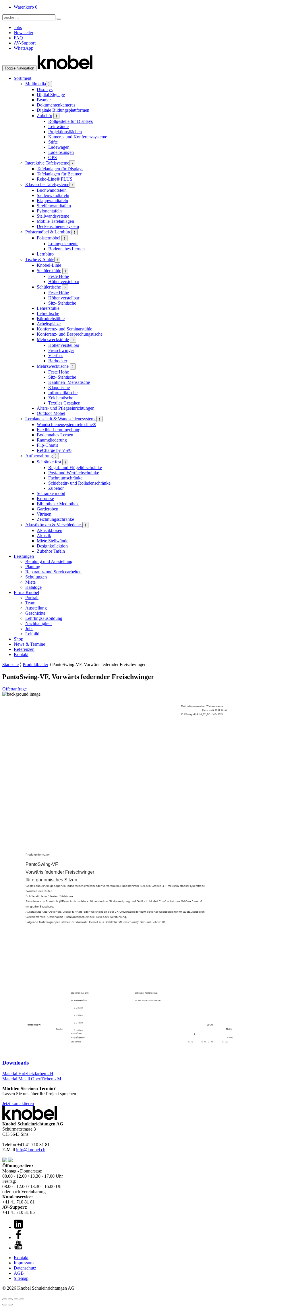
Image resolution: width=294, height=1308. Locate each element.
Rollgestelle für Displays (70, 121)
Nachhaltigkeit (38, 623)
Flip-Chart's (47, 445)
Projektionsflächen (65, 131)
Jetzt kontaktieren (18, 1103)
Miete (30, 582)
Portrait (31, 597)
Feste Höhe (58, 276)
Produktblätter (35, 664)
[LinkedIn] (18, 1227)
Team (30, 602)
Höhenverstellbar (63, 281)
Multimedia (35, 83)
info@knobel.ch (30, 1149)
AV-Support (25, 42)
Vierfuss (55, 355)
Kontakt (21, 654)
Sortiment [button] (22, 78)
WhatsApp (23, 48)
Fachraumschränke (65, 477)
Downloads (15, 1063)
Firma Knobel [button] (26, 592)
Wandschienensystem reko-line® (66, 424)
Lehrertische (48, 313)
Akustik (44, 535)
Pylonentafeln (49, 210)
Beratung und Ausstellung (48, 561)
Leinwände (58, 126)
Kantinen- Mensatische (69, 382)
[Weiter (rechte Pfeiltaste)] (10, 1304)
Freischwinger (61, 350)
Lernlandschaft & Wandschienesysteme (60, 418)
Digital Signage (51, 94)
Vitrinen (44, 514)
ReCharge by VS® (54, 450)
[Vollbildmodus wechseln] (10, 1299)
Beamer (44, 99)
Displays (45, 89)
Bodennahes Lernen (66, 248)
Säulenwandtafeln (53, 195)
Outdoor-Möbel (51, 413)
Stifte (53, 142)
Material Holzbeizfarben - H (27, 1073)
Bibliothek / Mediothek (58, 503)
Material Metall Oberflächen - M (31, 1078)
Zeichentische (60, 397)
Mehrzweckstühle (53, 339)
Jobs (18, 27)
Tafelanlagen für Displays (60, 168)
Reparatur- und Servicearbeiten (53, 571)
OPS (52, 157)
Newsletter (23, 32)
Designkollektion (52, 545)
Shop (18, 638)
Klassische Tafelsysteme (47, 184)
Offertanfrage (14, 688)
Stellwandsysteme (53, 216)
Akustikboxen (49, 530)
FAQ (18, 37)
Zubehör (44, 115)
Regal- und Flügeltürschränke (75, 467)
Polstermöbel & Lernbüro (48, 231)
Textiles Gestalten (64, 402)
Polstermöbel (48, 237)
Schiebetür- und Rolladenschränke (79, 483)
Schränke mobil (51, 493)
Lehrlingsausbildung (43, 618)
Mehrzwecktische (53, 366)
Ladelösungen (61, 152)
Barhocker (57, 360)
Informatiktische (63, 392)
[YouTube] (18, 1247)
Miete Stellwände (52, 540)
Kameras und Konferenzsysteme (77, 136)
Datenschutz (25, 1268)
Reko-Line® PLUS (54, 179)
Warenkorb (25, 7)
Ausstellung (36, 607)
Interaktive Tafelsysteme (47, 162)
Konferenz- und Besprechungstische (69, 334)
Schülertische (49, 287)
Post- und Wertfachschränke (73, 472)
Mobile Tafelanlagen (55, 221)
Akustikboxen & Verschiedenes (53, 524)
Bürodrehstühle (51, 318)
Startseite (10, 664)
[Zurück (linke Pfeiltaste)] (4, 1304)
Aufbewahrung (39, 455)
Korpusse (45, 498)
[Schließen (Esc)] (22, 1299)
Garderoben (47, 508)
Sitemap (21, 1278)
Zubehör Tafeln (51, 551)
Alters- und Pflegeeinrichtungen (65, 408)
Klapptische (59, 387)
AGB (19, 1273)
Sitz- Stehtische (62, 303)
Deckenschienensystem (58, 226)
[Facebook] (18, 1237)
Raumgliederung (52, 440)
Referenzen (24, 649)
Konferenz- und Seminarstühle (64, 328)
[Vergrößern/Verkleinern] (4, 1299)
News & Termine (29, 644)
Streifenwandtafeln (54, 205)
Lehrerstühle (48, 308)
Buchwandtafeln (52, 190)
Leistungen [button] (24, 556)
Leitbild (32, 633)
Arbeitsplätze (49, 323)
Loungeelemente (63, 243)
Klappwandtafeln (52, 200)
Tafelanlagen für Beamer (59, 173)
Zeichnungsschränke (55, 519)
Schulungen (36, 576)
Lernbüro (45, 253)
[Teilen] (16, 1299)
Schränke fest (49, 461)
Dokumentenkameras (56, 104)
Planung (32, 566)
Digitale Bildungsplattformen (63, 110)
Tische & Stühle (39, 259)
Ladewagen (58, 147)
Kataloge (33, 587)
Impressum (24, 1262)
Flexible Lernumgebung (58, 429)
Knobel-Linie (49, 265)
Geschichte (35, 613)
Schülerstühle (49, 270)
